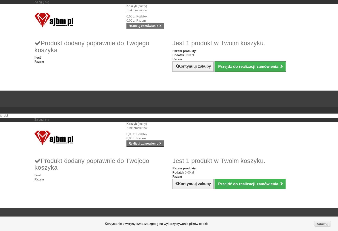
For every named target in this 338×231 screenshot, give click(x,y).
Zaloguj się (41, 2)
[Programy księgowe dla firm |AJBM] (77, 20)
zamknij (323, 224)
